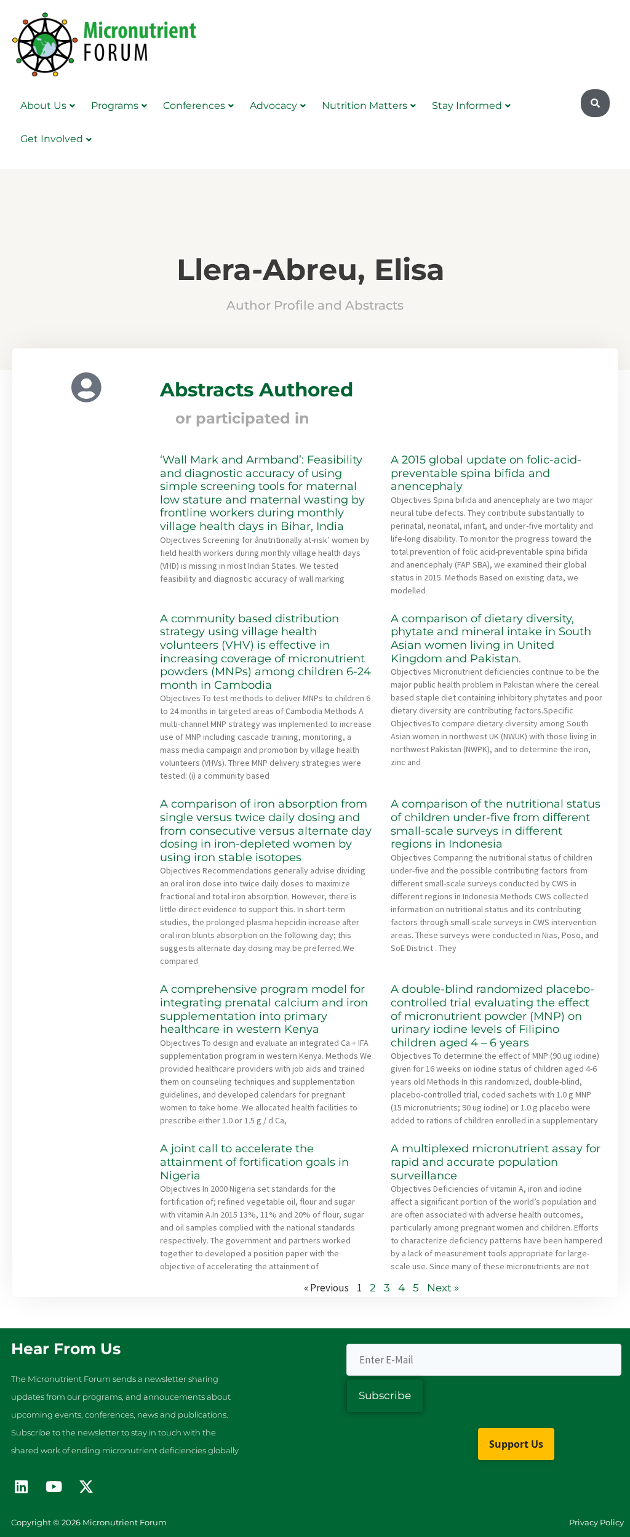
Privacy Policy (596, 1522)
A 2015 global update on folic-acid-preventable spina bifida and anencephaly (486, 473)
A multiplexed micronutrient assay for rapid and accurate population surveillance (495, 1162)
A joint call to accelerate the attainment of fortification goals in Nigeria (254, 1162)
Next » (443, 1288)
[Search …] (595, 103)
